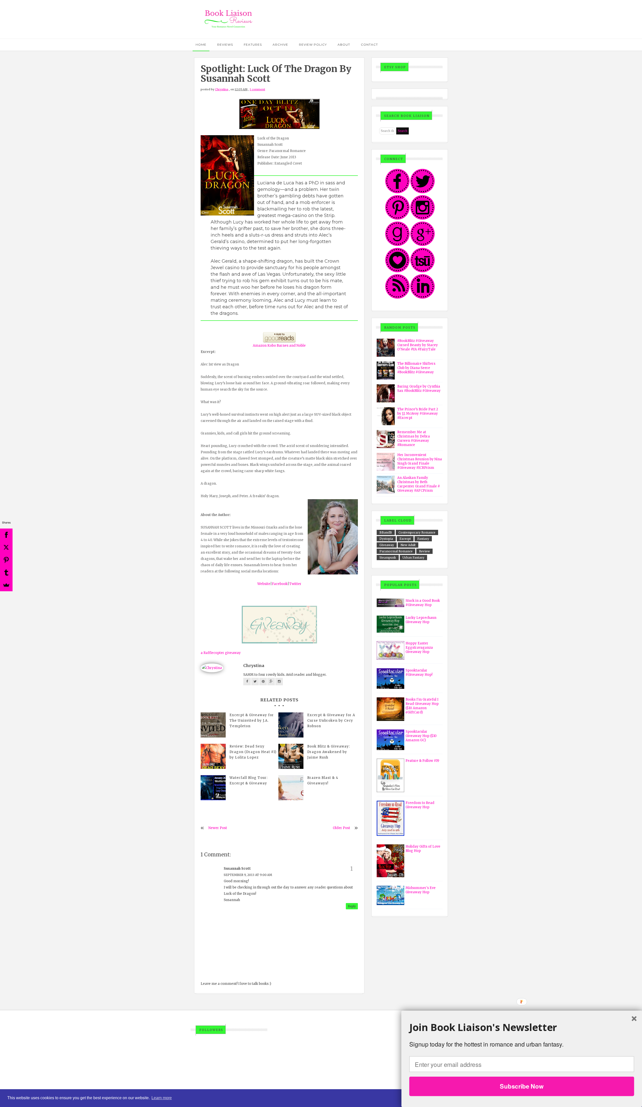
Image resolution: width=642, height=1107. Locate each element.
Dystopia (386, 539)
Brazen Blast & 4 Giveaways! (322, 780)
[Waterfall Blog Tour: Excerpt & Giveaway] (213, 787)
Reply (352, 906)
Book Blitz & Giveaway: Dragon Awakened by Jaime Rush (328, 752)
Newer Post (217, 828)
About (344, 44)
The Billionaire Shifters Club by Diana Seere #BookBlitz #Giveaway (416, 367)
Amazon (260, 345)
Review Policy (313, 44)
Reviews (225, 44)
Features (253, 44)
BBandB (385, 532)
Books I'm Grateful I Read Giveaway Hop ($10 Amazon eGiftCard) (422, 705)
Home (201, 44)
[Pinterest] (6, 560)
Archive (280, 44)
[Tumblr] (6, 572)
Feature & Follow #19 (422, 761)
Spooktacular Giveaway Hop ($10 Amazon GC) (421, 735)
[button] (521, 1027)
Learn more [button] (161, 1098)
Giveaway (386, 545)
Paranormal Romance (396, 551)
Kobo (271, 345)
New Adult (408, 545)
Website (263, 584)
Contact (369, 44)
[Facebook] (6, 535)
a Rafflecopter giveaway (221, 653)
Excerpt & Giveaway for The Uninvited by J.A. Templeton (251, 720)
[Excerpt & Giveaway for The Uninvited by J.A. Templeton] (213, 724)
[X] (6, 547)
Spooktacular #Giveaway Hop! (419, 672)
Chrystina (221, 89)
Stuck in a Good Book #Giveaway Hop (423, 603)
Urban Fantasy (413, 557)
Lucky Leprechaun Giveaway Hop (421, 620)
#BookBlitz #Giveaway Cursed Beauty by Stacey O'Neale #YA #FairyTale (417, 345)
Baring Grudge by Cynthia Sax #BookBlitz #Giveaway (419, 388)
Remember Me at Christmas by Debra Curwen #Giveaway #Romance (413, 438)
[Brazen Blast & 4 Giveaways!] (290, 787)
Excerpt (405, 539)
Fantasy (423, 539)
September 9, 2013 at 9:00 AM (248, 875)
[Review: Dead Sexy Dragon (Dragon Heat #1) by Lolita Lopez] (213, 756)
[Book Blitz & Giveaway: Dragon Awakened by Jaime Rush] (290, 756)
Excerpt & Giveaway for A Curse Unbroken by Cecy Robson (331, 720)
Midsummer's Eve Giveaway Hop (421, 890)
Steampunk (387, 557)
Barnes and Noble (291, 345)
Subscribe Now (521, 1086)
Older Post (341, 828)
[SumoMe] (6, 585)
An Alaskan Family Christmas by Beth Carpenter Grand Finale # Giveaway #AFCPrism (418, 484)
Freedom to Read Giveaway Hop (420, 805)
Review (424, 551)
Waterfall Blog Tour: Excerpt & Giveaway (248, 780)
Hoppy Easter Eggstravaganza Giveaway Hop (419, 647)
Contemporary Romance (416, 532)
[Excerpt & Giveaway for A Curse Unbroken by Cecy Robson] (290, 724)
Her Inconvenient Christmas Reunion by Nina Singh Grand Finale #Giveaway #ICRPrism (419, 461)
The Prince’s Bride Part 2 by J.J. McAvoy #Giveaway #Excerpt (417, 413)
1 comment (257, 89)
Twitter (295, 584)
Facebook (280, 584)
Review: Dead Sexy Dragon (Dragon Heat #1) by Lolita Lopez (252, 752)
